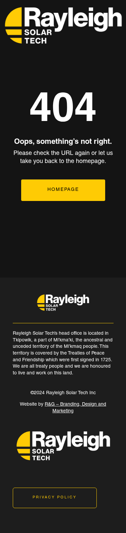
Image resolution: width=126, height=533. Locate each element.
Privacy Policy (55, 497)
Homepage (63, 190)
